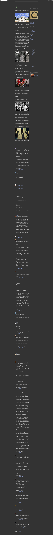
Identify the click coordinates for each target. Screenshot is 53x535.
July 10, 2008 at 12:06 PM (19, 491)
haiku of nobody (32, 23)
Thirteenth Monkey (32, 39)
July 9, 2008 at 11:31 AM (19, 333)
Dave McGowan (32, 27)
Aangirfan (31, 35)
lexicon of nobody (32, 24)
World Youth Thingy (34, 57)
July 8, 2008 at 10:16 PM (19, 310)
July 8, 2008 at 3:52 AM (19, 188)
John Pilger (31, 30)
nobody (17, 215)
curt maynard (17, 235)
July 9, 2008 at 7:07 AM (19, 320)
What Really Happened (32, 31)
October (33, 51)
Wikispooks (31, 32)
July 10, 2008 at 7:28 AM (19, 452)
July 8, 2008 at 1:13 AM (19, 185)
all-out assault (33, 58)
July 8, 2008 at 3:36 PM (19, 237)
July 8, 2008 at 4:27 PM (19, 268)
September (33, 52)
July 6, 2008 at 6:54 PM (19, 169)
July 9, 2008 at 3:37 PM (19, 347)
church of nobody (26, 3)
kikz (16, 322)
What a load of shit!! (18, 494)
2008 (31, 48)
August (32, 53)
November (33, 50)
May (32, 66)
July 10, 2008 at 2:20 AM (19, 388)
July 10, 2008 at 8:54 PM (19, 510)
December (33, 49)
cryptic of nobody (32, 22)
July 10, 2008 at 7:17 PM (19, 502)
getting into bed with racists (34, 61)
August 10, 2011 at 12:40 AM (20, 527)
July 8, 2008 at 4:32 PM (19, 277)
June (32, 65)
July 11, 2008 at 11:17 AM (19, 519)
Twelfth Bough (31, 40)
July (32, 54)
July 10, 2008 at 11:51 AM (19, 476)
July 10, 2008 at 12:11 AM (19, 359)
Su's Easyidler (31, 38)
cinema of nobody (32, 21)
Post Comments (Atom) (20, 531)
